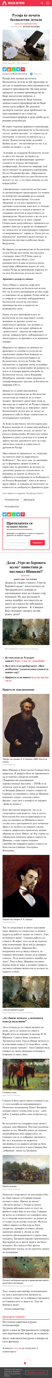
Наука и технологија (26, 24)
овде (16, 1348)
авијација (29, 500)
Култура (25, 576)
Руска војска (12, 507)
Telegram (37, 74)
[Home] (4, 3)
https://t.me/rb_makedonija (29, 661)
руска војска (12, 500)
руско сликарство (14, 1309)
